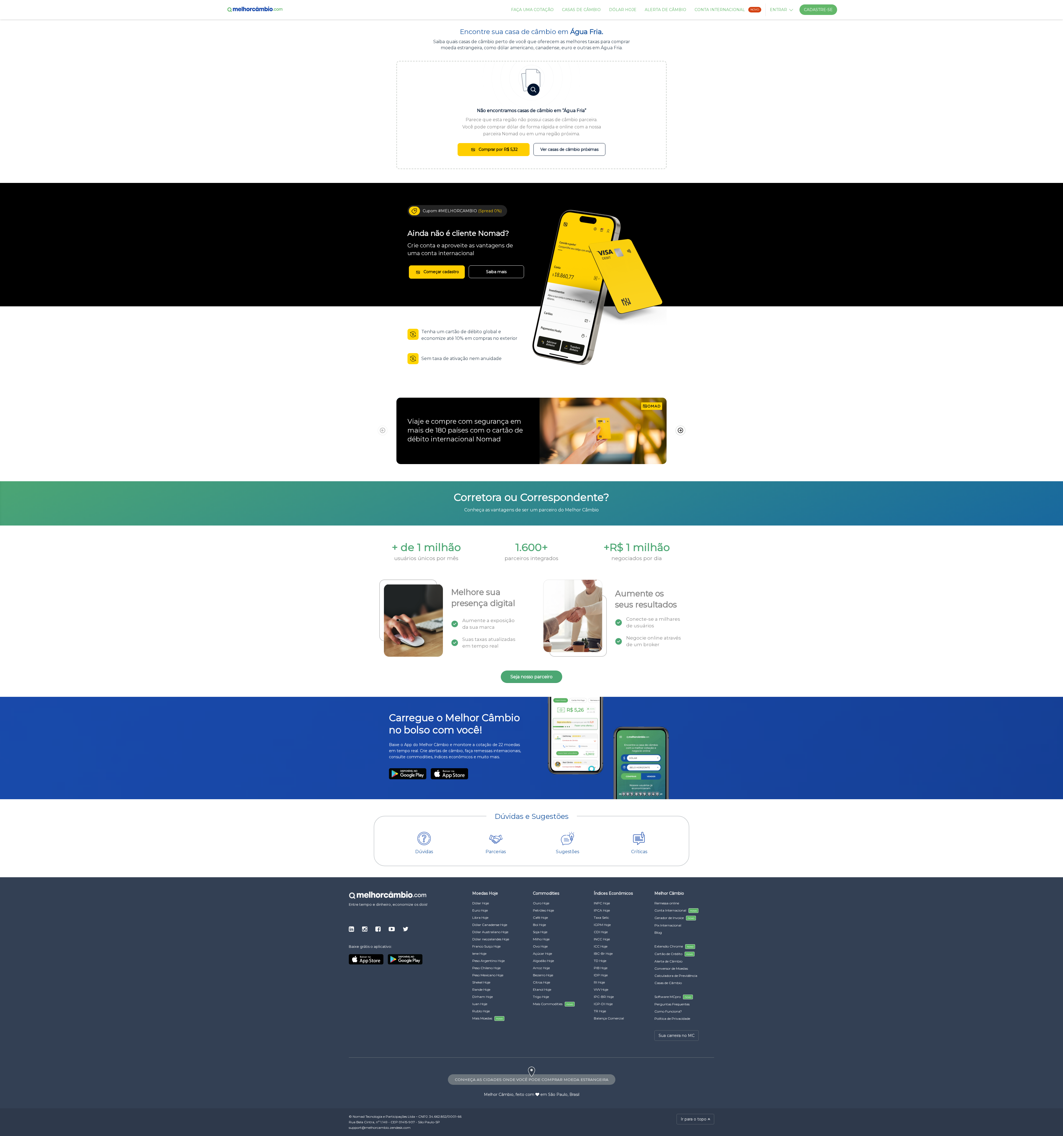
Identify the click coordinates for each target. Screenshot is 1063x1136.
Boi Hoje (539, 925)
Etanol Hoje (542, 989)
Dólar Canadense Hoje (489, 925)
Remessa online (666, 903)
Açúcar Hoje (542, 953)
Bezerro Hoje (543, 975)
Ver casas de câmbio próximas (569, 149)
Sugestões (567, 851)
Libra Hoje (480, 917)
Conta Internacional (727, 9)
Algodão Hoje (543, 961)
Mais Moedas (487, 1018)
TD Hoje (600, 961)
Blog (658, 932)
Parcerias (496, 851)
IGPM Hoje (602, 925)
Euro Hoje (480, 910)
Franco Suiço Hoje (486, 946)
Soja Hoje (540, 932)
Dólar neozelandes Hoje (490, 939)
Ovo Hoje (540, 946)
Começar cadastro (440, 271)
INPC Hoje (602, 903)
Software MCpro (672, 997)
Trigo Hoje (541, 997)
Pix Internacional (667, 925)
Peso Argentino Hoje (488, 961)
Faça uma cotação (532, 9)
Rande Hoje (481, 989)
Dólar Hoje (622, 9)
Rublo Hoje (481, 1011)
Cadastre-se (818, 9)
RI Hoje (599, 982)
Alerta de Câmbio (665, 9)
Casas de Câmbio (581, 9)
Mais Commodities (553, 1004)
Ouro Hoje (541, 903)
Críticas (639, 851)
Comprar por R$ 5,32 (498, 149)
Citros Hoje (541, 982)
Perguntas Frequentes (672, 1004)
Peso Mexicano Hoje (487, 975)
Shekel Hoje (481, 982)
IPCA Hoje (602, 910)
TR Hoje (600, 1011)
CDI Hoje (601, 932)
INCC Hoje (602, 939)
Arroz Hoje (541, 968)
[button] (680, 430)
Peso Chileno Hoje (486, 968)
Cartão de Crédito (673, 954)
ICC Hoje (600, 946)
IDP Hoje (601, 975)
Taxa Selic (601, 917)
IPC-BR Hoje (604, 997)
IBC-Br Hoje (603, 953)
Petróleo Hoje (543, 910)
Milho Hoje (541, 939)
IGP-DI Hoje (603, 1004)
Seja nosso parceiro (531, 676)
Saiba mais (496, 271)
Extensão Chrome (673, 946)
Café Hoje (540, 917)
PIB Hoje (600, 968)
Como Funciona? (668, 1011)
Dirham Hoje (482, 997)
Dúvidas (424, 851)
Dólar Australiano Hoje (490, 932)
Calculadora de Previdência (675, 976)
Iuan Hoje (479, 1004)
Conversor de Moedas (671, 968)
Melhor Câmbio (499, 1094)
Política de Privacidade (672, 1018)
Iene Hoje (479, 953)
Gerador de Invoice (674, 918)
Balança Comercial (609, 1018)
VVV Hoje (601, 989)
